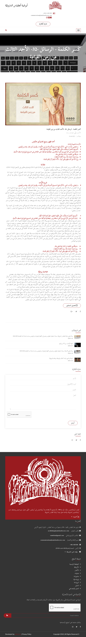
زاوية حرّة (76, 579)
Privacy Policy (26, 634)
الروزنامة (76, 582)
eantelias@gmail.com (57, 535)
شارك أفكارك (43, 24)
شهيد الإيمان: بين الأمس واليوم (66, 343)
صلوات (77, 573)
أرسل (72, 423)
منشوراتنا (76, 576)
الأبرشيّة (76, 567)
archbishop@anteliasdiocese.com (58, 530)
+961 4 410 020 (47, 13)
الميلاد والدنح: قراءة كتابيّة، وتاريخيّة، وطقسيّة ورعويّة (61, 358)
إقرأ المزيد (76, 516)
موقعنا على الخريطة (72, 551)
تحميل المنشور (71, 305)
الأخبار (77, 570)
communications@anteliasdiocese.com (52, 540)
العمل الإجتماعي (74, 589)
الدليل (77, 585)
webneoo (18, 634)
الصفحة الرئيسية (74, 564)
